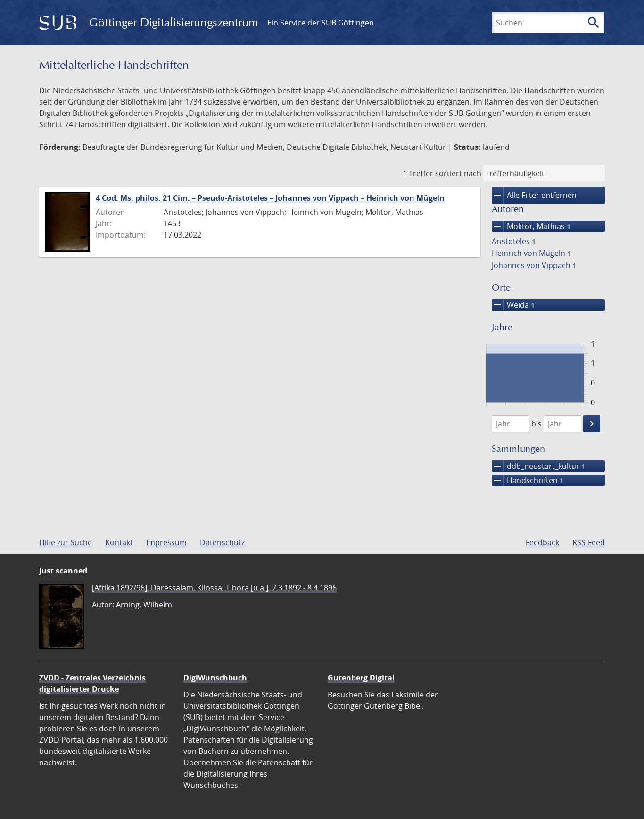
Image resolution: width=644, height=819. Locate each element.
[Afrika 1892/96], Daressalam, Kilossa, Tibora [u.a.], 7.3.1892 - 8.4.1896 (214, 587)
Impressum (166, 542)
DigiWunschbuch (215, 677)
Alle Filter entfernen (534, 195)
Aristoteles (514, 241)
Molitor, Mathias (531, 226)
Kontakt (119, 542)
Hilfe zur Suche (65, 542)
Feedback (542, 542)
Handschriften (527, 480)
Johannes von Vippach (534, 265)
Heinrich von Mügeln (531, 253)
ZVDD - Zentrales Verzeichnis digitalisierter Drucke (92, 683)
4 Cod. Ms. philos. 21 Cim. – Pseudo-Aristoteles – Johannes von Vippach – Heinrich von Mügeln (270, 198)
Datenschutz (222, 542)
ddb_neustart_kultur (538, 466)
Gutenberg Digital (361, 677)
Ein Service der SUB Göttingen (320, 22)
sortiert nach (458, 173)
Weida (513, 305)
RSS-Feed (588, 542)
